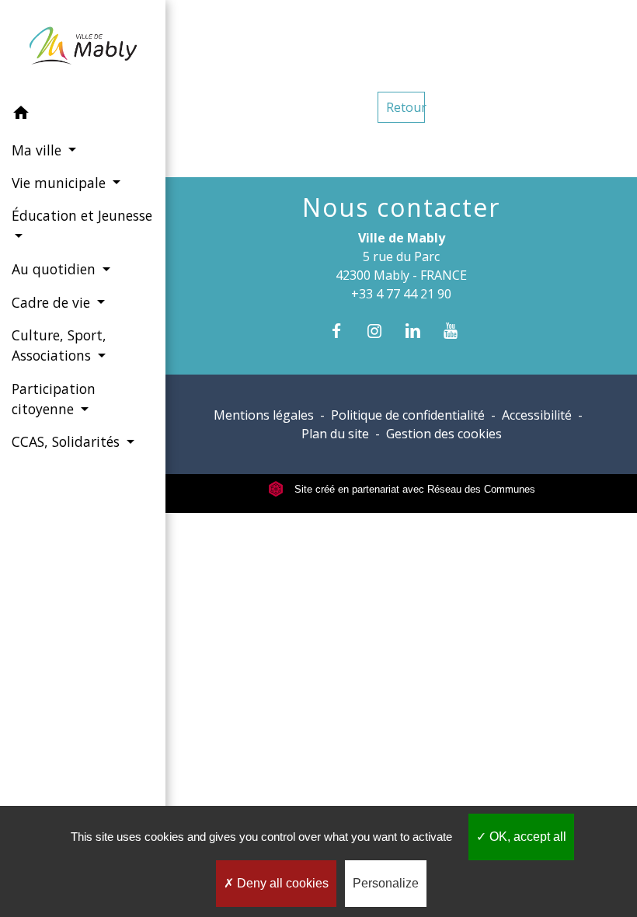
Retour (405, 107)
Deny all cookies (281, 883)
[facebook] (344, 331)
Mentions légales (264, 415)
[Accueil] (82, 49)
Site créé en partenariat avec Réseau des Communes (413, 489)
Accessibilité (537, 415)
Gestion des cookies (444, 433)
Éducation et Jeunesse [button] (82, 215)
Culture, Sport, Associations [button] (59, 345)
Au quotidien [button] (55, 269)
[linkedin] (421, 331)
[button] (83, 115)
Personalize (386, 883)
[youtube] (459, 331)
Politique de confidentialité (408, 415)
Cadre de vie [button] (53, 302)
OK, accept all (526, 836)
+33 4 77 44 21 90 (401, 293)
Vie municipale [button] (61, 182)
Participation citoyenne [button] (54, 398)
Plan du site (335, 433)
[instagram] (382, 331)
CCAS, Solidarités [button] (68, 441)
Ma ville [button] (38, 150)
